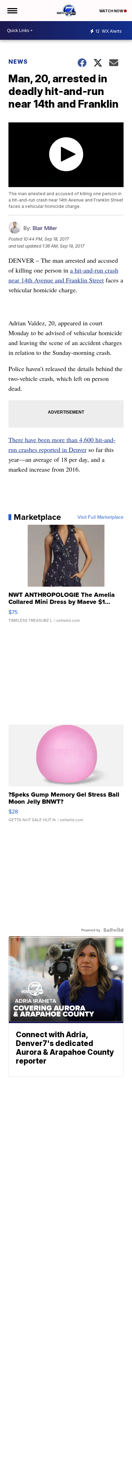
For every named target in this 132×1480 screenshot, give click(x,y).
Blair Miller (44, 228)
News (18, 61)
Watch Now (111, 11)
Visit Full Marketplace (100, 517)
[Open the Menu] (11, 10)
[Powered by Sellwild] (113, 929)
